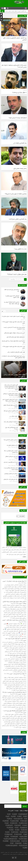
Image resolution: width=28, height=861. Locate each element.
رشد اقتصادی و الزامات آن (19, 143)
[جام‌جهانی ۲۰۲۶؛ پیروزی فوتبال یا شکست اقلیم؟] (14, 298)
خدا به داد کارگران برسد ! (20, 249)
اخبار (9, 814)
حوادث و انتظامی (23, 823)
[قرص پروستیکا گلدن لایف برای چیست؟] (14, 429)
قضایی (7, 836)
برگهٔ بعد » (12, 279)
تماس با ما (10, 811)
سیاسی (8, 832)
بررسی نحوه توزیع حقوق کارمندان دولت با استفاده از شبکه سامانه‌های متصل (13, 356)
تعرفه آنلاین (6, 821)
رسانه (17, 827)
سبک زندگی (24, 829)
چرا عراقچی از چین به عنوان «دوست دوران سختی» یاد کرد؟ (13, 317)
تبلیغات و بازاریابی (15, 821)
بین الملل (10, 818)
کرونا (12, 843)
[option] (14, 316)
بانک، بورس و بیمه (18, 818)
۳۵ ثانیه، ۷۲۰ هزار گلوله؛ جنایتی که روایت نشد (15, 638)
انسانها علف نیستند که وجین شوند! (17, 118)
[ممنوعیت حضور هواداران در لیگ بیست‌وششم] (14, 452)
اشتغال (20, 816)
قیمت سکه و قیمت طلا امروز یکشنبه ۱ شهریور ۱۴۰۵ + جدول (13, 347)
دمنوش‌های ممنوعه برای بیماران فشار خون (16, 337)
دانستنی (25, 825)
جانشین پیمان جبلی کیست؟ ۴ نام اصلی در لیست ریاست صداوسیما (14, 328)
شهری (26, 834)
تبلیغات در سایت (24, 811)
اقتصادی (13, 816)
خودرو (7, 823)
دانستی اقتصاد (9, 825)
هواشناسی (6, 841)
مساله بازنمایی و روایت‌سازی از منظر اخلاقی (16, 620)
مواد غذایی (25, 841)
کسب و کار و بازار (23, 845)
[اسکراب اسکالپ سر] (14, 418)
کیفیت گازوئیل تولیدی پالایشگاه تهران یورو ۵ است (14, 711)
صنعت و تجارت (18, 834)
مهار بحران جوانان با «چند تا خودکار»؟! (16, 274)
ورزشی (25, 843)
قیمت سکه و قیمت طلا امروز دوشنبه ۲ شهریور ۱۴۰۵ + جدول (13, 322)
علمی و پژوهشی (9, 834)
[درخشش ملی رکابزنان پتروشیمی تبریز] (14, 475)
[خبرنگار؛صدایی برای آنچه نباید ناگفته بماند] (14, 292)
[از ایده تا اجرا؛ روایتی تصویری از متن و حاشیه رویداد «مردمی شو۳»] (14, 401)
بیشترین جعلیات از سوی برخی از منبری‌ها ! (15, 194)
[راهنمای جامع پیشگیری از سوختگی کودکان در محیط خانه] (14, 395)
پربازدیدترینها (18, 843)
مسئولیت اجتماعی (19, 577)
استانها (25, 816)
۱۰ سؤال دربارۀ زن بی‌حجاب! (19, 92)
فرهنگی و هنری (24, 836)
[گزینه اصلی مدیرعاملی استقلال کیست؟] (14, 458)
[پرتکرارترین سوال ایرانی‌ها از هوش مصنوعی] (14, 407)
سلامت (17, 829)
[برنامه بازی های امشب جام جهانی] (14, 480)
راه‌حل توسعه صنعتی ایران (19, 168)
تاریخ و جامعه (24, 821)
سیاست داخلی (15, 832)
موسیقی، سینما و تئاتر (15, 841)
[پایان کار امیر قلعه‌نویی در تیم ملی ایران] (14, 464)
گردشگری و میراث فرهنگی (12, 845)
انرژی (8, 816)
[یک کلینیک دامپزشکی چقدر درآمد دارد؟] (14, 423)
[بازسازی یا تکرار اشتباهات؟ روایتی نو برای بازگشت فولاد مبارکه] (14, 304)
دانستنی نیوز (18, 825)
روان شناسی (10, 827)
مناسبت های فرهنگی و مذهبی (11, 838)
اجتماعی (14, 814)
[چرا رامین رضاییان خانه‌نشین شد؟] (14, 441)
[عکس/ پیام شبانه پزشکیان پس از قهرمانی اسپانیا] (14, 469)
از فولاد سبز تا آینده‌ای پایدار (19, 674)
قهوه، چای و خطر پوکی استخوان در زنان (16, 352)
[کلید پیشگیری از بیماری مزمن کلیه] (14, 412)
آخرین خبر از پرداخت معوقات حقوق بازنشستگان (14, 333)
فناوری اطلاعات (15, 836)
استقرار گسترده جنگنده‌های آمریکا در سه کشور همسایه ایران (13, 341)
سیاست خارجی (24, 832)
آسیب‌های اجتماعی (23, 814)
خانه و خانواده (14, 823)
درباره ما (17, 811)
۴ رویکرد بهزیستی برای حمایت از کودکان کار (16, 581)
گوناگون (25, 847)
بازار (26, 818)
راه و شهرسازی (24, 827)
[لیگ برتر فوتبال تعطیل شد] (14, 447)
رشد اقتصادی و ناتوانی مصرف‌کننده (17, 219)
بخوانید (24, 557)
